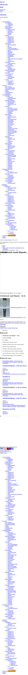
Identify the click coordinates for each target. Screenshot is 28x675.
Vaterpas (9, 142)
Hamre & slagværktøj (12, 48)
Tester (9, 140)
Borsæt (9, 157)
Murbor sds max (11, 147)
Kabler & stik (10, 32)
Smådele (9, 34)
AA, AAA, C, (11, 171)
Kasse (5, 453)
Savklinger (10, 166)
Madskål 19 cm (11, 214)
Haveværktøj (10, 206)
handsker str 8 (11, 39)
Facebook (2, 328)
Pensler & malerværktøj (13, 128)
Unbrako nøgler (11, 61)
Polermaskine (10, 111)
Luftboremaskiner (11, 63)
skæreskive (10, 168)
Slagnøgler (10, 64)
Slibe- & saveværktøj (12, 130)
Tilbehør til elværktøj (9, 154)
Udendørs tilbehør (11, 209)
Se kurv (2, 453)
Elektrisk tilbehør (11, 29)
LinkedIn (9, 328)
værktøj (6, 79)
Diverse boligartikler (12, 187)
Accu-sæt (10, 107)
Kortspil (12, 232)
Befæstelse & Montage (10, 100)
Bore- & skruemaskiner (10, 87)
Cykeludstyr (12, 234)
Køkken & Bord (8, 215)
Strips (9, 57)
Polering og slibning (9, 65)
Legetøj (6, 219)
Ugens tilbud (9, 235)
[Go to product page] (15, 361)
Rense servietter (11, 77)
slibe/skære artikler (11, 69)
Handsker (7, 35)
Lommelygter (10, 176)
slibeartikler (13, 406)
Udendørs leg (10, 233)
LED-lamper (10, 175)
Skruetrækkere (11, 56)
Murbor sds (10, 148)
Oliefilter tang (10, 84)
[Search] (12, 12)
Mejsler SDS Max (11, 145)
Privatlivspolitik (3, 442)
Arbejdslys (7, 96)
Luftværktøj (7, 62)
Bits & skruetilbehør (12, 44)
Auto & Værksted (6, 21)
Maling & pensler (14, 229)
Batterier (7, 170)
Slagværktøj (10, 122)
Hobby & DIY (11, 225)
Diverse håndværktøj (12, 119)
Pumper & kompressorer (10, 202)
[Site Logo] (3, 9)
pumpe (9, 204)
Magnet (9, 50)
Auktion (4, 236)
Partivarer (5, 184)
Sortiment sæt (10, 73)
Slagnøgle (10, 112)
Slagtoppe (10, 164)
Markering (10, 52)
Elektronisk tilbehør (9, 178)
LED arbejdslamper (12, 98)
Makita (4, 237)
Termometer (7, 93)
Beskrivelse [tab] (5, 330)
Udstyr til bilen (8, 75)
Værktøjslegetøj (11, 220)
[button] (1, 10)
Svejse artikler (8, 26)
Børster (9, 66)
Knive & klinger (11, 123)
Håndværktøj (8, 43)
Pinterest (13, 328)
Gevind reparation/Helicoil (13, 49)
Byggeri (7, 191)
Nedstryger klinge (11, 54)
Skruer (9, 105)
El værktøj (5, 85)
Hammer (9, 47)
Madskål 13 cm (11, 213)
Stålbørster (10, 165)
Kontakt (1, 441)
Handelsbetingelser (4, 440)
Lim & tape (12, 228)
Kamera (6, 90)
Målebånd (10, 137)
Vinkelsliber (10, 113)
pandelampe (10, 25)
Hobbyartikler (13, 226)
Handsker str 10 (11, 41)
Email (16, 328)
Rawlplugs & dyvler (12, 104)
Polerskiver (10, 68)
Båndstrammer (11, 102)
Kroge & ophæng (11, 190)
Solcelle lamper (11, 177)
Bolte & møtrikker (11, 101)
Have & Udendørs (9, 205)
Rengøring (7, 221)
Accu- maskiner (8, 86)
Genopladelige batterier (10, 89)
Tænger (9, 59)
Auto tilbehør (8, 28)
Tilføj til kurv (3, 326)
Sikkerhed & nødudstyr (10, 70)
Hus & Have (5, 185)
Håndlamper (10, 23)
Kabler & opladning (9, 180)
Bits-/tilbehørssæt (11, 150)
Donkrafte (10, 82)
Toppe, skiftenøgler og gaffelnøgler (15, 58)
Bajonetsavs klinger (12, 155)
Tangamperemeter (9, 92)
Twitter (5, 328)
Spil (8, 230)
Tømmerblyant (11, 133)
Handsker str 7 (11, 37)
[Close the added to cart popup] (7, 453)
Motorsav (10, 208)
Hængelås (10, 189)
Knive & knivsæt (11, 216)
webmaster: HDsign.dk (5, 450)
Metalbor (10, 159)
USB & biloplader (9, 27)
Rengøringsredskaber (12, 222)
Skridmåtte (10, 78)
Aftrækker (10, 115)
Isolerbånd (10, 30)
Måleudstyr (7, 136)
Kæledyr (7, 211)
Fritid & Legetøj (8, 223)
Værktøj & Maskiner (7, 94)
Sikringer (10, 33)
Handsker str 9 (11, 40)
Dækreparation (11, 71)
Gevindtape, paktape (12, 192)
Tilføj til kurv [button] (5, 369)
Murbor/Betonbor (8, 143)
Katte (9, 212)
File (8, 46)
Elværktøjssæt (11, 120)
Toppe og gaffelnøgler (12, 132)
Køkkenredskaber (11, 218)
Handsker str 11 (11, 42)
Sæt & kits (7, 72)
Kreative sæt (13, 227)
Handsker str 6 (11, 36)
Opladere (7, 91)
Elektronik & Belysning (7, 169)
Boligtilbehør (8, 186)
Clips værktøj (10, 80)
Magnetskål (10, 51)
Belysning (7, 173)
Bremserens (10, 76)
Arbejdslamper (8, 22)
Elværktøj (7, 106)
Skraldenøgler (11, 55)
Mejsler (9, 144)
